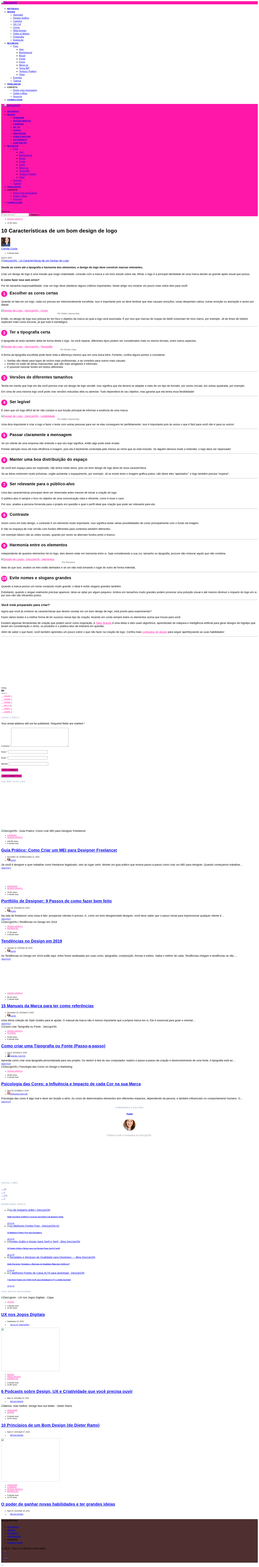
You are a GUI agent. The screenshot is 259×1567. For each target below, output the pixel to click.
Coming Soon (14, 100)
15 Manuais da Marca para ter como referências (47, 1006)
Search (35, 215)
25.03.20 (10, 1223)
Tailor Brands (104, 623)
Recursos (13, 43)
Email (4, 758)
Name (4, 752)
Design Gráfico (21, 18)
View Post (6, 868)
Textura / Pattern (27, 71)
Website (4, 764)
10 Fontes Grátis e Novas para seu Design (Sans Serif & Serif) (33, 1248)
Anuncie (17, 96)
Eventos (17, 77)
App (21, 49)
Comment (5, 746)
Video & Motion (21, 33)
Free (15, 46)
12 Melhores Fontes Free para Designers (24, 1233)
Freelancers (14, 1377)
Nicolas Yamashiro (19, 1325)
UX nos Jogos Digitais (23, 1314)
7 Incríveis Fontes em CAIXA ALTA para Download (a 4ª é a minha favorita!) (39, 1280)
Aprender (18, 15)
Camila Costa (9, 248)
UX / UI (17, 24)
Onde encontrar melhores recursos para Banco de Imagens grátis (35, 1217)
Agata (13, 860)
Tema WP (24, 68)
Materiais (13, 8)
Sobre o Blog (20, 93)
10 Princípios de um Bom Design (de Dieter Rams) (50, 1425)
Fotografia (18, 37)
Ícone (22, 62)
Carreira (17, 21)
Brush (22, 55)
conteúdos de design (154, 632)
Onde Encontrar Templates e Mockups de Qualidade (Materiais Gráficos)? (38, 1264)
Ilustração (18, 40)
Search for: (5, 212)
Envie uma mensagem (25, 90)
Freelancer (14, 84)
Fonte (22, 59)
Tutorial (17, 81)
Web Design (19, 30)
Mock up (23, 65)
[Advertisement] (129, 666)
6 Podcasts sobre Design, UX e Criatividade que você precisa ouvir (67, 1391)
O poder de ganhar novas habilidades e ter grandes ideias (58, 1504)
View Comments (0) (11, 776)
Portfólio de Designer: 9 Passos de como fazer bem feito (56, 901)
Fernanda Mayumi (19, 1094)
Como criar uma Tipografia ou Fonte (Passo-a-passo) (53, 1046)
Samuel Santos (17, 1056)
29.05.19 (10, 1286)
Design (11, 12)
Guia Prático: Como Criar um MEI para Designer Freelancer (59, 850)
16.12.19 (10, 1255)
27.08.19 (10, 1270)
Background (25, 52)
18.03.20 (10, 1239)
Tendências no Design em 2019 (31, 941)
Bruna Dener (16, 1402)
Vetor (22, 74)
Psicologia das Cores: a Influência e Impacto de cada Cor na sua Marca (71, 1084)
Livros (16, 27)
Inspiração (12, 929)
